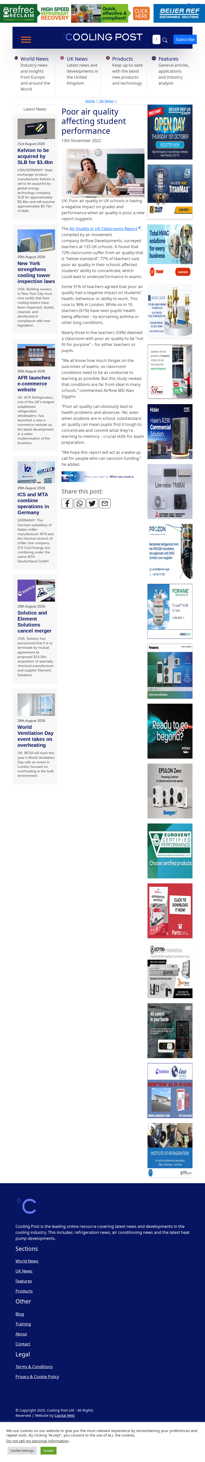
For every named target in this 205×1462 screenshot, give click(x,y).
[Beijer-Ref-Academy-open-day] (170, 132)
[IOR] (170, 1150)
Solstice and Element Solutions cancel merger (35, 622)
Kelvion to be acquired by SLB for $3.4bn (35, 156)
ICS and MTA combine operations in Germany (33, 503)
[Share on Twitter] (92, 503)
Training (23, 1324)
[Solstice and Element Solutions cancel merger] (36, 591)
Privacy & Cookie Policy (37, 1376)
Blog (20, 1314)
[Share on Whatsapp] (80, 503)
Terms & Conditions (34, 1366)
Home (90, 101)
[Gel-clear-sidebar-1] (170, 971)
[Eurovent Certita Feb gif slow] (170, 851)
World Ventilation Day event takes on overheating (36, 736)
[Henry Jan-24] (170, 312)
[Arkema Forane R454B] (170, 611)
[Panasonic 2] (170, 671)
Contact (23, 1344)
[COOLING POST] (170, 1031)
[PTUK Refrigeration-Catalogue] (170, 911)
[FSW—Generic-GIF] (103, 476)
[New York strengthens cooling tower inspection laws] (36, 240)
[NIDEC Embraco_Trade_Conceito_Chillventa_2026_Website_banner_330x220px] (170, 731)
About (21, 1334)
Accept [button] (49, 1450)
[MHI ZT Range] (170, 491)
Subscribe (185, 39)
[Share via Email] (104, 503)
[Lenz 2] (170, 1091)
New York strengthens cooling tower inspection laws (36, 272)
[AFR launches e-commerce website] (36, 355)
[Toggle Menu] (26, 40)
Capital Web (64, 1415)
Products (122, 58)
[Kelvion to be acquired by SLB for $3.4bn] (36, 129)
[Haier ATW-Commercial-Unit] (170, 432)
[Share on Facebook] (67, 503)
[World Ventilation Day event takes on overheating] (36, 704)
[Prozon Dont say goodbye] (170, 551)
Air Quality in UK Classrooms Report (104, 228)
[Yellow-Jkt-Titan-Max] (170, 192)
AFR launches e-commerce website (34, 383)
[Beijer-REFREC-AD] (102, 13)
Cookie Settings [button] (22, 1450)
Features (168, 58)
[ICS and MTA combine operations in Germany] (36, 472)
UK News (77, 58)
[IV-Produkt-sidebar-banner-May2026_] (170, 372)
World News (34, 58)
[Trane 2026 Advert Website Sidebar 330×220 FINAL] (170, 252)
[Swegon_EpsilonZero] (170, 791)
